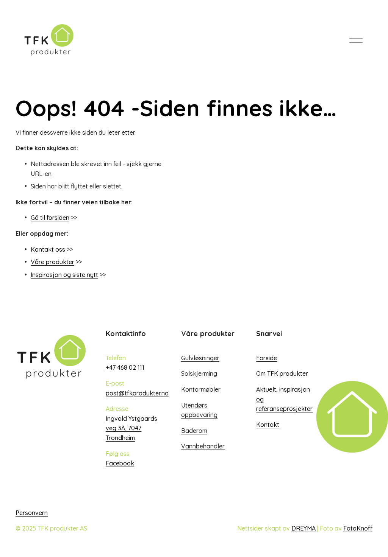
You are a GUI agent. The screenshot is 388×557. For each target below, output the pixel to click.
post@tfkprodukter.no (137, 393)
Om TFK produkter (282, 373)
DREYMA (303, 528)
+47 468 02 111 (125, 367)
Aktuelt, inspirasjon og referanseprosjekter (284, 399)
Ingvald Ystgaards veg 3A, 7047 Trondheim (131, 428)
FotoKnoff (357, 528)
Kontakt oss (48, 249)
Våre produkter (52, 262)
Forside (266, 358)
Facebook (120, 463)
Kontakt (267, 424)
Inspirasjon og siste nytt (64, 274)
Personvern (32, 513)
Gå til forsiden (50, 217)
